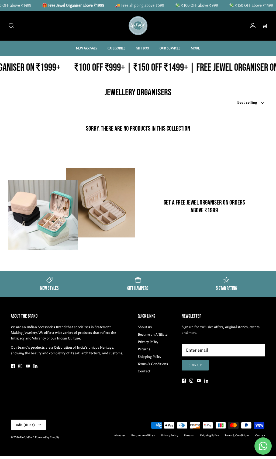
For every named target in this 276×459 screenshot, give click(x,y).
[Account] (251, 25)
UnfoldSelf (27, 437)
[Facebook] (13, 366)
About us (145, 327)
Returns (144, 349)
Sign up (195, 365)
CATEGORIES (116, 48)
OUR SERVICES (170, 48)
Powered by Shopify (47, 437)
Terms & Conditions (153, 364)
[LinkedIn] (35, 366)
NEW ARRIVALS (86, 48)
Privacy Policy (148, 342)
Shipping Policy (149, 357)
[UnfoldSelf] (138, 25)
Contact (144, 371)
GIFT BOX (142, 48)
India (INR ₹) (25, 425)
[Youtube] (28, 366)
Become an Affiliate (152, 334)
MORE (195, 48)
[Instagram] (20, 366)
